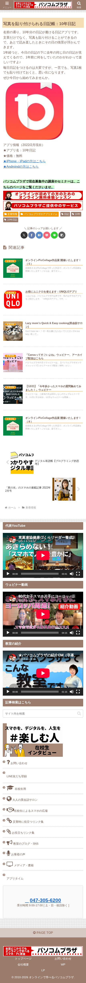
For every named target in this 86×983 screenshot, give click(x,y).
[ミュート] (72, 574)
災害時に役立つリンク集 (28, 821)
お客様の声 (17, 854)
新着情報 (12, 214)
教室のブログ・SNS (25, 843)
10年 (77, 214)
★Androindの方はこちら (21, 166)
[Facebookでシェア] (31, 235)
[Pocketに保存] (46, 235)
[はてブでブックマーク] (39, 235)
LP (43, 970)
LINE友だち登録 (17, 776)
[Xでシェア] (24, 235)
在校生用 (20, 788)
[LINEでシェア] (54, 235)
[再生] (8, 574)
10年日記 (12, 219)
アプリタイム (15, 878)
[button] (61, 235)
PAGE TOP (44, 932)
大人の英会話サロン (25, 799)
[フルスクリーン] (78, 574)
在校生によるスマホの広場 (31, 810)
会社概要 (23, 964)
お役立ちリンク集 (22, 832)
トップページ (23, 958)
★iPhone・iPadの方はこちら (24, 161)
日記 (66, 214)
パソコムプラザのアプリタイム (40, 214)
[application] (43, 555)
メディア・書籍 (23, 865)
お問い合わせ (18, 763)
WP (63, 964)
